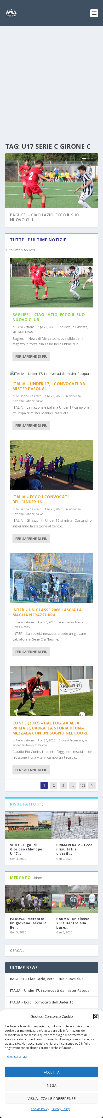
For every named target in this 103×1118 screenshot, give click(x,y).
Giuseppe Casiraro (28, 396)
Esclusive (64, 327)
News (29, 332)
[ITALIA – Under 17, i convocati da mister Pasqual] (51, 374)
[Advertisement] (51, 80)
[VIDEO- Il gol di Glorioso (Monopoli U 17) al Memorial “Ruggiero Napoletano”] (28, 825)
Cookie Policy (40, 1109)
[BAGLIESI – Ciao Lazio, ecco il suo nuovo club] (51, 282)
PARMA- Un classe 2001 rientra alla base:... (72, 923)
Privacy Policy (61, 1109)
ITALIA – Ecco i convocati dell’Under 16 (40, 499)
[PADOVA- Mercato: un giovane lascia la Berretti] (28, 899)
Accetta (51, 1072)
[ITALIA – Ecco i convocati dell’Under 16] (51, 465)
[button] (95, 1016)
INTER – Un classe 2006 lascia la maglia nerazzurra (47, 612)
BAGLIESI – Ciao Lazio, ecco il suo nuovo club (48, 317)
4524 (82, 789)
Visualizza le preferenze (52, 1098)
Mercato (18, 332)
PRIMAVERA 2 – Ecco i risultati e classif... (74, 849)
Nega (51, 1085)
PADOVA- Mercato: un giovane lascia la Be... (28, 923)
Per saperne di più (31, 356)
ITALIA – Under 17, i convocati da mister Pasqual (48, 386)
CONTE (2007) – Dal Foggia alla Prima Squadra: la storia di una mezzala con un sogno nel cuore (50, 728)
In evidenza (79, 327)
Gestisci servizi (17, 1057)
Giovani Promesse (70, 740)
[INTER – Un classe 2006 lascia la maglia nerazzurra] (51, 578)
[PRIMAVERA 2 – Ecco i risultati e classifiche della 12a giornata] (75, 825)
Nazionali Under (23, 401)
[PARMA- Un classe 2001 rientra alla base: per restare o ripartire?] (75, 899)
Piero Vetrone (25, 327)
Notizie (26, 627)
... (73, 785)
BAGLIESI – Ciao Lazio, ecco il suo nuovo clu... (45, 217)
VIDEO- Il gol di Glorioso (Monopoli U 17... (27, 849)
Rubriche (41, 745)
